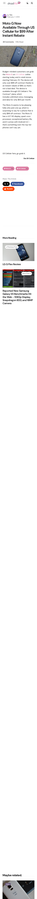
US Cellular (20, 74)
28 (8, 42)
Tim (10, 15)
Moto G (9, 169)
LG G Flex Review (12, 264)
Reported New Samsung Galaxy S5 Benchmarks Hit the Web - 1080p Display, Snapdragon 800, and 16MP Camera (18, 297)
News (8, 884)
